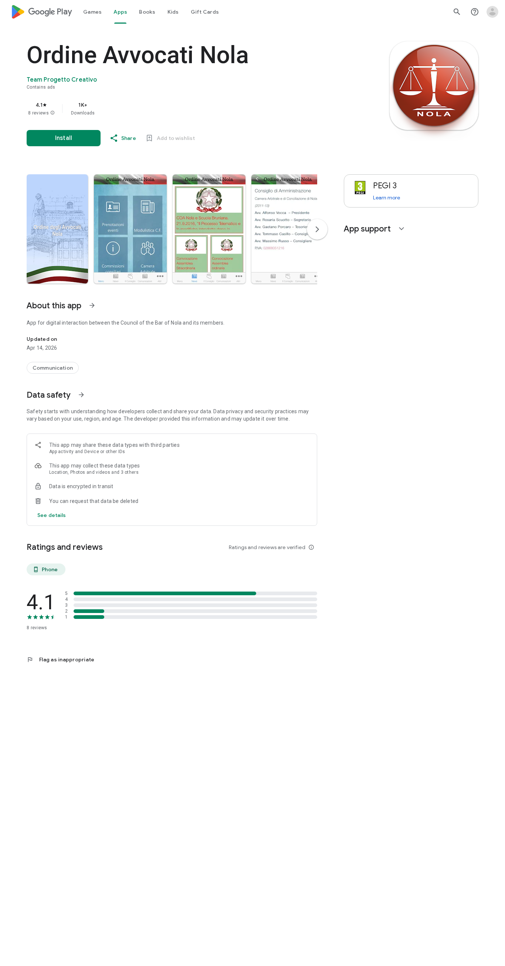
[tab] (92, 12)
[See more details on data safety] (51, 515)
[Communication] (53, 367)
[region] (174, 108)
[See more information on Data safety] (81, 395)
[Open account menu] (492, 12)
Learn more (386, 197)
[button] (52, 113)
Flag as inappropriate (60, 659)
